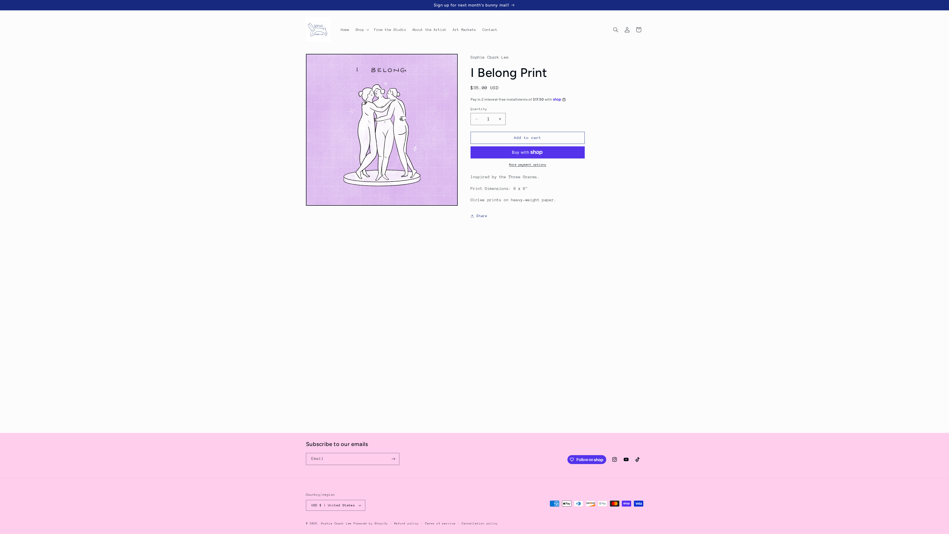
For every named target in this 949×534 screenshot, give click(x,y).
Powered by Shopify (371, 523)
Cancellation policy (480, 523)
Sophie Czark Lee (336, 523)
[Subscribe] (393, 459)
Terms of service (440, 523)
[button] (361, 29)
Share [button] (481, 216)
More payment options (527, 164)
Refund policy (406, 523)
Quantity (479, 109)
